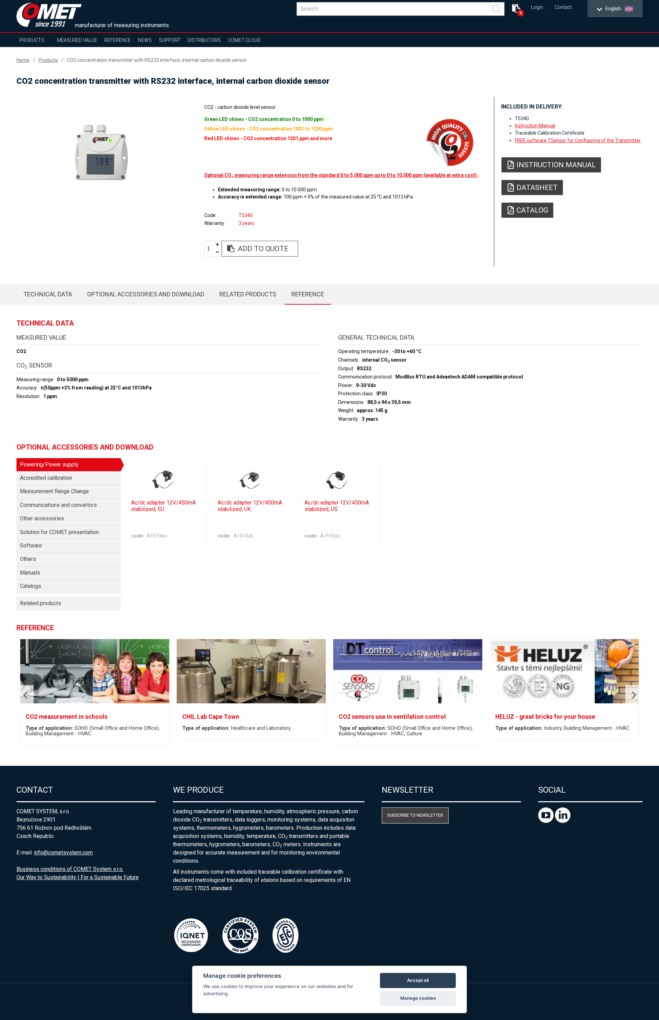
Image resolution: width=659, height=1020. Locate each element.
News (145, 40)
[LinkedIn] (562, 821)
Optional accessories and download (145, 294)
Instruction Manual (535, 125)
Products (31, 40)
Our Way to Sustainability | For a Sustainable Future (77, 877)
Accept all (418, 980)
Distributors (204, 40)
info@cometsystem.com (63, 852)
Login (537, 7)
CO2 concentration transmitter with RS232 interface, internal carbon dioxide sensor (157, 60)
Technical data (47, 294)
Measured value (77, 40)
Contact (563, 7)
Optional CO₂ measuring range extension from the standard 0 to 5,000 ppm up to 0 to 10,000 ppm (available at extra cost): (341, 175)
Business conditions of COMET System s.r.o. (70, 869)
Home (23, 60)
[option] (100, 157)
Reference (117, 40)
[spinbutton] (211, 249)
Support (170, 40)
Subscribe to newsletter (415, 815)
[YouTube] (546, 821)
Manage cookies (418, 998)
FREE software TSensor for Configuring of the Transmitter (578, 140)
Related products (247, 294)
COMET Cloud (244, 40)
